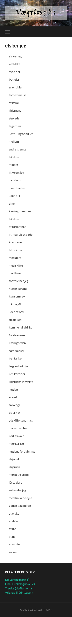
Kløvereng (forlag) (17, 579)
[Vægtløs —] (36, 13)
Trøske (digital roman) (19, 588)
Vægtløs (36, 609)
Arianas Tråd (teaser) (19, 592)
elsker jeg (15, 45)
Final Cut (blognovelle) (20, 584)
